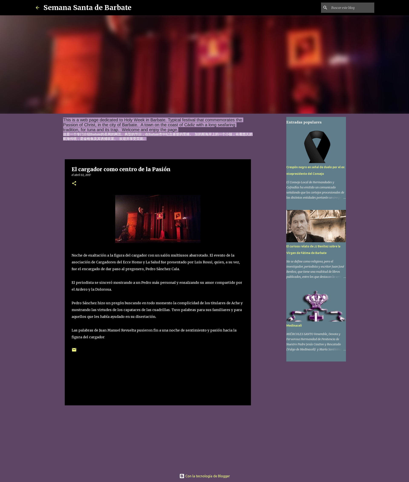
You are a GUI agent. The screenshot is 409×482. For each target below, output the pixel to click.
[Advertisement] (158, 437)
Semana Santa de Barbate (87, 7)
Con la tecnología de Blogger (207, 476)
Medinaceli (294, 325)
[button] (74, 183)
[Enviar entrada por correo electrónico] (74, 351)
